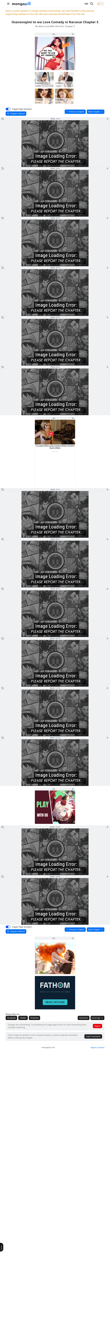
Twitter (23, 1018)
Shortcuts (83, 1018)
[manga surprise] (86, 3)
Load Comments (93, 1036)
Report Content (97, 1047)
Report (97, 1026)
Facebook (11, 1018)
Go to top (96, 1018)
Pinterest (34, 1018)
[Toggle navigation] (8, 3)
